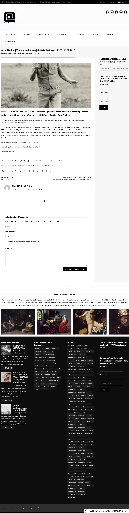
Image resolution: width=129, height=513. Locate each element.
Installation (51, 368)
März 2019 (90, 430)
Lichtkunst (47, 374)
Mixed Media (44, 377)
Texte (36, 389)
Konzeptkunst (38, 374)
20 (2, 179)
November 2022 (72, 389)
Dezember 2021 (89, 398)
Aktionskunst (38, 348)
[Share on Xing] (42, 171)
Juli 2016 (89, 462)
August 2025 (81, 357)
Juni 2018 (70, 441)
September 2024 (72, 369)
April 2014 (80, 482)
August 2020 (81, 415)
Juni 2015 (70, 476)
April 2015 (83, 476)
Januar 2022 (80, 398)
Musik (58, 377)
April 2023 (83, 383)
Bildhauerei (38, 351)
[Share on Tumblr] (29, 171)
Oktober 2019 (81, 424)
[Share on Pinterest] (16, 171)
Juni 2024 (70, 372)
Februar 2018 (71, 444)
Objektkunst (43, 380)
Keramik (58, 368)
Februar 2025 (71, 363)
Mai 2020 (77, 418)
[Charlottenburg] (56, 179)
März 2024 (90, 372)
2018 (7, 179)
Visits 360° (95, 34)
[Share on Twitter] (12, 171)
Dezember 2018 (89, 433)
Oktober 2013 (81, 488)
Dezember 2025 (89, 351)
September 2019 (72, 427)
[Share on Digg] (25, 171)
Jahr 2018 (86, 179)
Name (8, 226)
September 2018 (72, 439)
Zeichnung (47, 389)
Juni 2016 (70, 465)
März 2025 (90, 360)
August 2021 (81, 404)
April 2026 (77, 348)
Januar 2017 (80, 456)
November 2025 (72, 354)
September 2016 (72, 462)
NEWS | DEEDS (10, 34)
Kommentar (10, 248)
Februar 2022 (71, 398)
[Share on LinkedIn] (20, 171)
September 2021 (72, 404)
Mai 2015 (77, 476)
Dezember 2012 (72, 494)
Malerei (54, 374)
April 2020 (83, 418)
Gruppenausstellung (40, 368)
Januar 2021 (80, 409)
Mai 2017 (77, 453)
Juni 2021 (70, 407)
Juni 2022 (70, 395)
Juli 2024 (89, 369)
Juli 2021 (89, 404)
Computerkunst (39, 354)
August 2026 (71, 345)
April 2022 (83, 395)
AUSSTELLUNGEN (43, 34)
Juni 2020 (70, 418)
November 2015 (72, 471)
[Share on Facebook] (3, 171)
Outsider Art (44, 383)
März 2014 (88, 482)
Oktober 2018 (81, 436)
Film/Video (38, 366)
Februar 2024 (71, 375)
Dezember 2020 (89, 409)
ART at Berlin (51, 165)
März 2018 (90, 441)
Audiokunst (55, 348)
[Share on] (33, 171)
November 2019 (72, 424)
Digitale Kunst (51, 357)
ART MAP (26, 34)
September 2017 (72, 450)
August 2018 (81, 439)
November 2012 (82, 494)
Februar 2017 (71, 456)
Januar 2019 (80, 433)
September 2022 (72, 392)
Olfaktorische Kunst (53, 380)
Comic (51, 351)
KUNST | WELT (62, 34)
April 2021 (83, 407)
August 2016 (81, 462)
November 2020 (72, 412)
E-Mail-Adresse (11, 231)
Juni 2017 (70, 453)
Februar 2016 (71, 468)
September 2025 (72, 357)
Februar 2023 (71, 386)
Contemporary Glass (40, 357)
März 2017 (90, 453)
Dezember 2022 (89, 386)
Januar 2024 (80, 375)
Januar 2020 (80, 421)
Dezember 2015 (89, 468)
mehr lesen (7, 368)
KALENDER (79, 34)
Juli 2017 (89, 450)
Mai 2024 (77, 372)
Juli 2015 (89, 473)
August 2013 (81, 491)
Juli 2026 (78, 345)
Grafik (51, 366)
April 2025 (83, 360)
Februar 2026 (71, 351)
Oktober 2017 (81, 447)
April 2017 (83, 453)
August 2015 (81, 473)
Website (8, 236)
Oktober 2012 (71, 497)
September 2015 (72, 473)
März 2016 (90, 465)
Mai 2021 (77, 407)
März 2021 (90, 407)
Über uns (110, 34)
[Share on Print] (51, 171)
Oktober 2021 (81, 401)
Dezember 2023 (89, 375)
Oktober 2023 (81, 377)
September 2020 (72, 415)
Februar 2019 (71, 433)
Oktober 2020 (81, 412)
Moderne (52, 377)
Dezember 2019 (89, 421)
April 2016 (83, 465)
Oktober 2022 (81, 389)
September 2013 (72, 491)
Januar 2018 (80, 444)
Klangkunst (55, 371)
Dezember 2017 (89, 444)
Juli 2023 (89, 380)
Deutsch (123, 2)
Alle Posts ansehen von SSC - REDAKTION (28, 190)
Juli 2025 (89, 357)
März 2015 (90, 476)
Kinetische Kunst (45, 371)
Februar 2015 (71, 479)
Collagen (45, 351)
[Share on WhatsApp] (7, 171)
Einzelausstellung (77, 177)
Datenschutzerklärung (114, 508)
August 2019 (81, 427)
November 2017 (72, 447)
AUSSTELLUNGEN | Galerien (69, 179)
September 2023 (72, 380)
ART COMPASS (10, 42)
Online (37, 383)
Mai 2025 (77, 360)
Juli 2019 (89, 427)
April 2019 (83, 430)
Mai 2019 (77, 430)
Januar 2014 (80, 485)
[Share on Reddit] (38, 171)
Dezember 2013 (89, 485)
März (4, 179)
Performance (38, 386)
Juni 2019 (70, 430)
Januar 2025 (80, 363)
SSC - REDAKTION (7, 177)
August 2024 (81, 369)
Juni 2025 (70, 360)
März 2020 (90, 418)
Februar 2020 (71, 421)
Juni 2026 (85, 345)
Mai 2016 (77, 465)
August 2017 (81, 450)
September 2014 (72, 482)
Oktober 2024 (81, 366)
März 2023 (90, 383)
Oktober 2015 (81, 471)
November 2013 (72, 488)
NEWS (36, 380)
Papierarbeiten (53, 383)
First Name (104, 84)
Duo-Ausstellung (39, 360)
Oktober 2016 (81, 459)
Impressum (111, 2)
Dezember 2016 (89, 456)
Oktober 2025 (81, 354)
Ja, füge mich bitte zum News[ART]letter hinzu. (24, 242)
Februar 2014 (71, 485)
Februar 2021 (71, 409)
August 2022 (81, 392)
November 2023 (72, 377)
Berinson (80, 179)
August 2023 (81, 380)
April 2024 (83, 372)
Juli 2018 (89, 439)
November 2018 (72, 436)
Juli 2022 (89, 392)
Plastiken (46, 386)
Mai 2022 (77, 395)
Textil (41, 389)
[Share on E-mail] (46, 171)
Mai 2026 (70, 348)
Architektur (47, 348)
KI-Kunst (37, 371)
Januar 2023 (80, 386)
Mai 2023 (77, 383)
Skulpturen (53, 386)
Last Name (104, 92)
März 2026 (84, 348)
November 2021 (72, 401)
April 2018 (83, 441)
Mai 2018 (77, 441)
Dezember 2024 (89, 363)
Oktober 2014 (80, 479)
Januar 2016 (80, 468)
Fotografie (86, 177)
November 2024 (72, 366)
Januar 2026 (80, 351)
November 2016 (72, 459)
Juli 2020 (89, 415)
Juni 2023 (70, 383)
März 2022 (90, 395)
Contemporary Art (67, 177)
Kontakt (102, 2)
